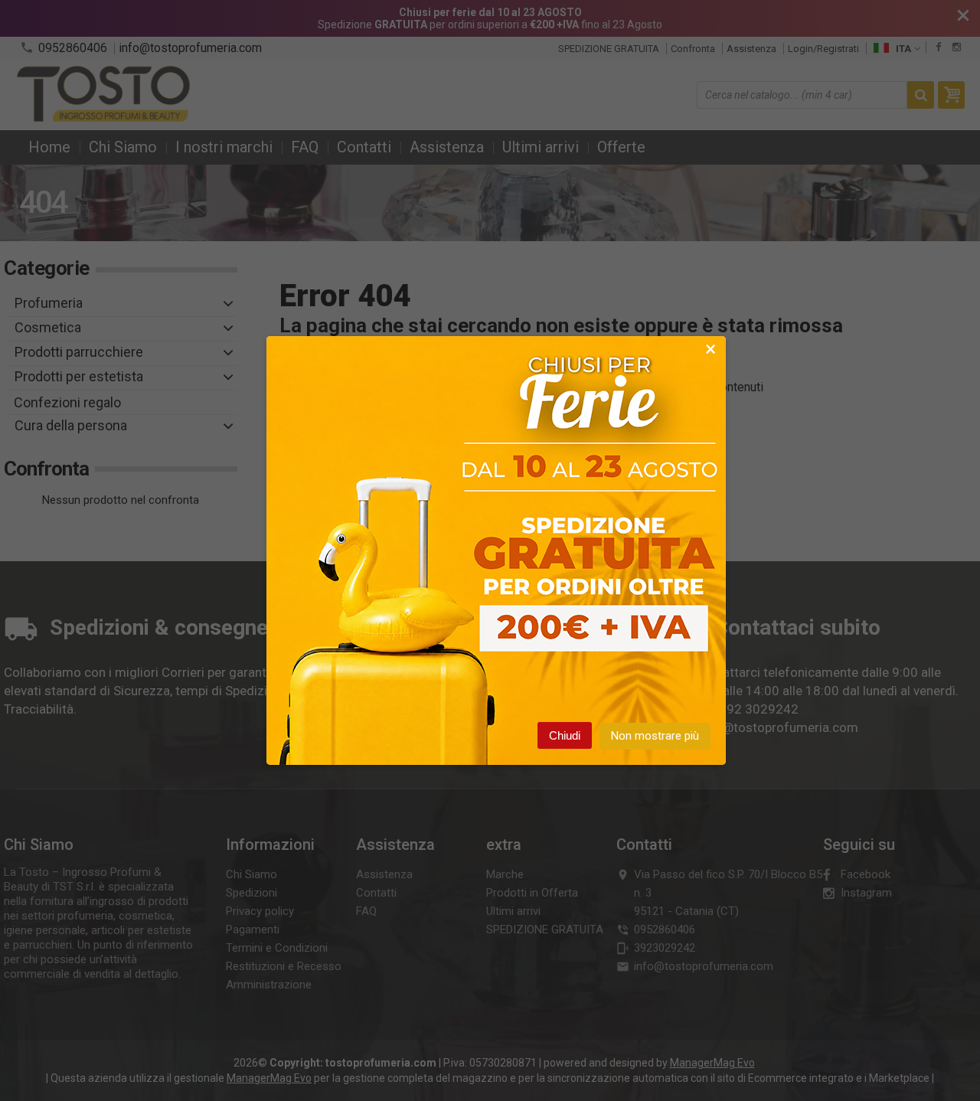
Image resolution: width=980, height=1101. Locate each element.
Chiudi (564, 735)
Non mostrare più (655, 736)
